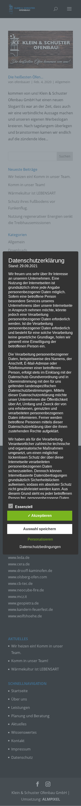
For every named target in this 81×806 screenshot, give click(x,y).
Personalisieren (40, 539)
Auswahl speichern (39, 529)
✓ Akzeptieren (40, 516)
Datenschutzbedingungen (40, 547)
